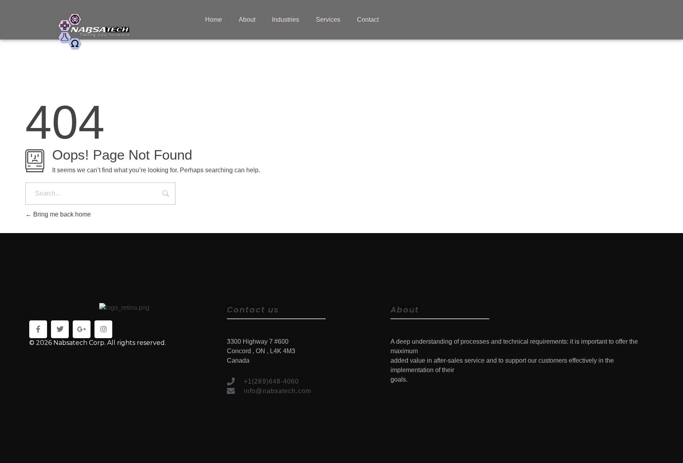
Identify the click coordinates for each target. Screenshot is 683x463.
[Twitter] (60, 329)
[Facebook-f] (38, 329)
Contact (368, 19)
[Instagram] (103, 329)
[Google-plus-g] (82, 329)
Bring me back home (61, 214)
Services (328, 19)
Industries (285, 19)
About (247, 19)
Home (213, 19)
